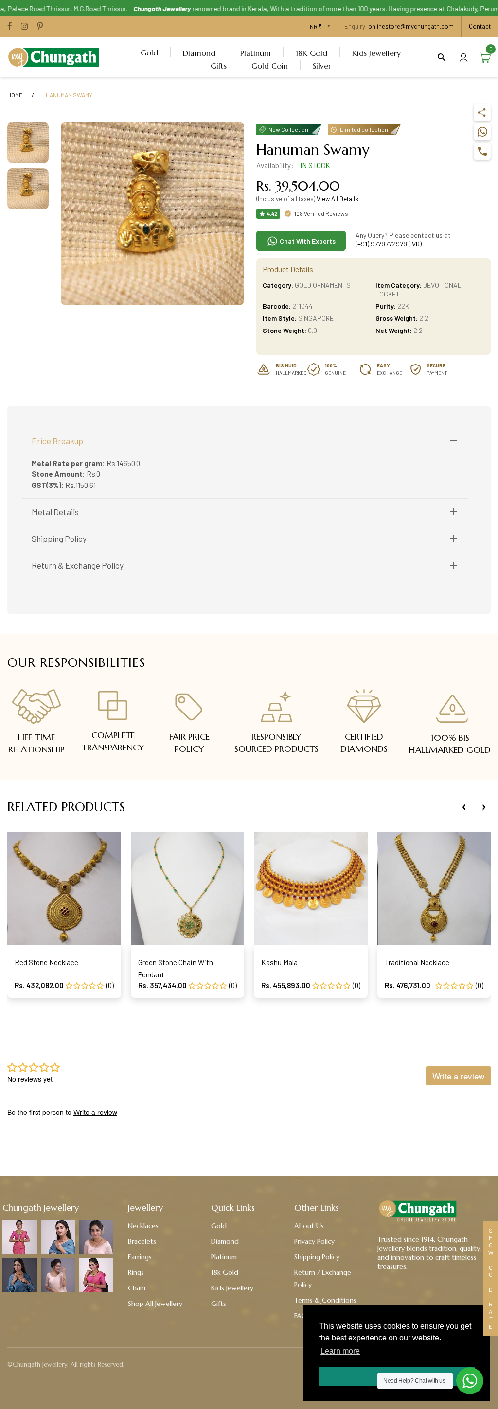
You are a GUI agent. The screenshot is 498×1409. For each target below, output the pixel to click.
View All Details (337, 199)
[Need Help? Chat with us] (469, 1380)
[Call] (482, 151)
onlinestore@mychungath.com (411, 26)
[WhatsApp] (482, 131)
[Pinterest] (40, 27)
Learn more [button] (340, 1351)
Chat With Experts (307, 241)
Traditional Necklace (417, 962)
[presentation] (464, 807)
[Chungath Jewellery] (56, 56)
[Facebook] (9, 27)
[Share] (482, 112)
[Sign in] (463, 57)
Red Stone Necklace (46, 962)
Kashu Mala (279, 962)
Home (14, 94)
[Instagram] (24, 27)
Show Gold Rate (490, 1278)
